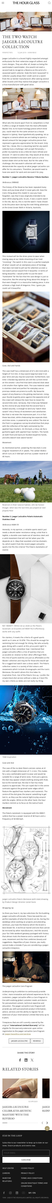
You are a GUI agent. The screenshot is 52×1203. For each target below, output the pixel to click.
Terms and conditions (31, 1178)
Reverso (37, 1041)
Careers (6, 1173)
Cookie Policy (27, 1168)
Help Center (8, 1168)
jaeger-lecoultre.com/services (18, 1034)
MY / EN (32, 1193)
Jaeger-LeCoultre (19, 1041)
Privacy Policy (27, 1173)
